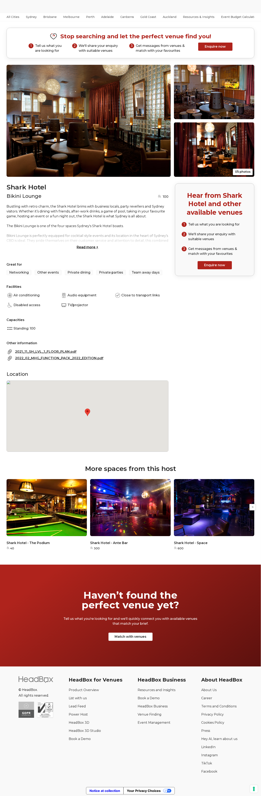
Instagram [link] (209, 755)
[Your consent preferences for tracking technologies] (254, 789)
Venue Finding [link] (149, 714)
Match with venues (130, 637)
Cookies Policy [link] (212, 723)
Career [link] (206, 698)
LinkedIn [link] (208, 747)
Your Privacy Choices (144, 791)
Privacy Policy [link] (212, 714)
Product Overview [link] (84, 690)
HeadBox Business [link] (153, 706)
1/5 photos (243, 172)
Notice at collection (105, 791)
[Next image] (164, 121)
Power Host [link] (78, 714)
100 (165, 197)
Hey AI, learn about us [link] (219, 739)
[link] (45, 710)
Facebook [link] (209, 771)
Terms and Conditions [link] (219, 706)
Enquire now (215, 46)
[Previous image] (13, 121)
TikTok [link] (206, 763)
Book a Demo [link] (80, 739)
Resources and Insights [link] (156, 690)
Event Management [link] (154, 723)
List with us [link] (78, 698)
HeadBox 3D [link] (79, 723)
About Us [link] (209, 690)
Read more (87, 247)
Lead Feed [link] (77, 706)
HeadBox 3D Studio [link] (85, 731)
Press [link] (205, 731)
